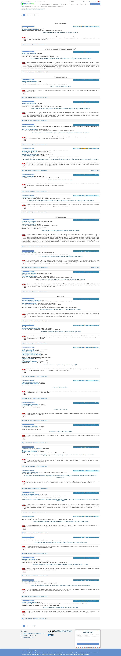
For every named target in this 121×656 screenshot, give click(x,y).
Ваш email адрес (80, 637)
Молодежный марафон (45, 4)
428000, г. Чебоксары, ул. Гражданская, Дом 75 (34, 633)
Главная (22, 6)
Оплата (81, 4)
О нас (86, 4)
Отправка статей (95, 4)
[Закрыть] (100, 651)
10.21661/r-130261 (95, 267)
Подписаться (88, 644)
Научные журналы (73, 4)
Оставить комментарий (41, 44)
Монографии (64, 4)
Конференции (56, 4)
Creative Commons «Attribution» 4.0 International (60, 632)
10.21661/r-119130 (95, 170)
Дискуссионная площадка (29, 44)
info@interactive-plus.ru (28, 637)
